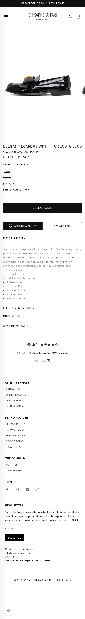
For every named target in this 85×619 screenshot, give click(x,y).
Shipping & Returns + (20, 307)
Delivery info (14, 470)
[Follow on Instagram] (17, 490)
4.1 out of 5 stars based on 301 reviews (42, 353)
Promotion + (13, 315)
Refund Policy (15, 429)
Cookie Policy (15, 441)
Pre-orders (13, 400)
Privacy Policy (15, 423)
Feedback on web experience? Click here (27, 560)
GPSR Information (17, 326)
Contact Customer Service (19, 549)
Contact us (13, 389)
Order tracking (16, 394)
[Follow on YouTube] (27, 490)
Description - (14, 238)
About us (11, 464)
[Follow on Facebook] (7, 490)
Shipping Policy (16, 435)
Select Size (42, 208)
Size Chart (10, 183)
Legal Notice (14, 446)
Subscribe (14, 537)
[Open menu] (6, 16)
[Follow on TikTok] (38, 490)
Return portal (15, 406)
